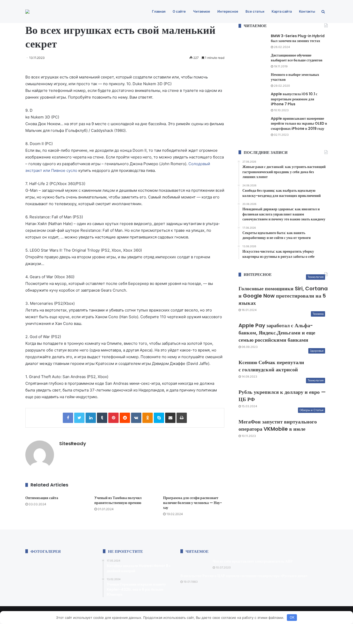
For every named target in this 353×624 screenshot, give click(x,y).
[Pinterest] (113, 418)
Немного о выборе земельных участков (295, 77)
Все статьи (254, 11)
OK (292, 617)
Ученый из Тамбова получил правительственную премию (118, 500)
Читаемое (201, 11)
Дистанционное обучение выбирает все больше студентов (297, 58)
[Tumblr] (102, 418)
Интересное (227, 11)
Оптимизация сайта (41, 497)
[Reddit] (125, 418)
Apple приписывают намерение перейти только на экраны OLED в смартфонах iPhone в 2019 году (299, 123)
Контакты (307, 11)
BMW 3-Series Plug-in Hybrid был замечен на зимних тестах (298, 38)
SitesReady (72, 443)
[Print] (182, 418)
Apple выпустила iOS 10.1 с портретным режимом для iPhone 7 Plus (294, 99)
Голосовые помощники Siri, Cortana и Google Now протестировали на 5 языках (283, 296)
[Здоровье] (27, 12)
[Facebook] (68, 418)
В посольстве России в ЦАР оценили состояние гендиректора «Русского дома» (243, 575)
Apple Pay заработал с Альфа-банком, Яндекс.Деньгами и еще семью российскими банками (277, 332)
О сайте (179, 11)
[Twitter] (79, 418)
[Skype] (159, 418)
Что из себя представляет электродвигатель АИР (253, 561)
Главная (158, 11)
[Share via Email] (170, 418)
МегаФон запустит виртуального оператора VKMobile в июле (278, 425)
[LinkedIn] (91, 418)
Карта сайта (282, 11)
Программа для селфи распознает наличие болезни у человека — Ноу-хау (192, 502)
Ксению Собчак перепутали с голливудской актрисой (271, 366)
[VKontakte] (136, 418)
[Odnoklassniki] (147, 418)
